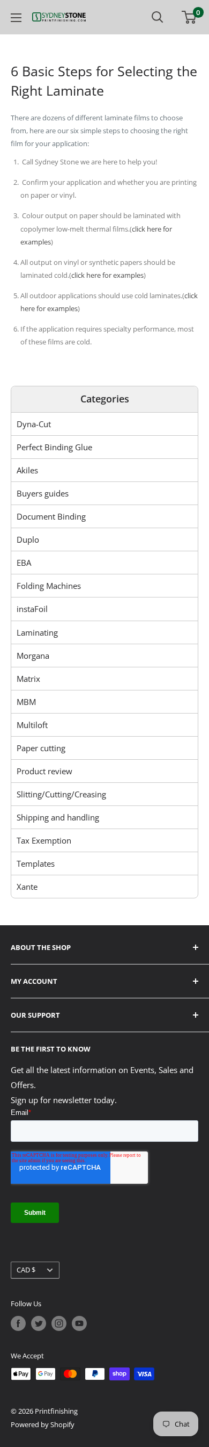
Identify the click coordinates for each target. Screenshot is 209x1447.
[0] (189, 17)
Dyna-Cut (34, 424)
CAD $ (26, 1270)
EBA (24, 562)
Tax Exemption (44, 840)
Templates (36, 863)
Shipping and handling (58, 817)
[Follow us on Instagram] (58, 1323)
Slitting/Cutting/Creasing (61, 794)
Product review (44, 771)
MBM (26, 701)
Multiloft (32, 724)
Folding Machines (49, 585)
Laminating (37, 632)
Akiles (27, 470)
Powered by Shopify (42, 1424)
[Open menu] (16, 17)
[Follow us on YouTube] (79, 1323)
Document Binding (51, 516)
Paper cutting (41, 748)
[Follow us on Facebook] (18, 1323)
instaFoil (32, 608)
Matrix (28, 678)
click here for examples (107, 275)
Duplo (28, 539)
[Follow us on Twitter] (38, 1323)
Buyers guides (43, 493)
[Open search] (157, 17)
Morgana (33, 655)
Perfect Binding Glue (54, 447)
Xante (27, 886)
